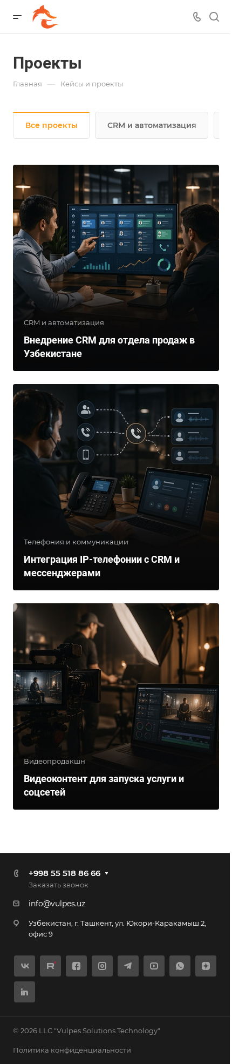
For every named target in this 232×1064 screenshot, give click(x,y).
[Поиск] (214, 17)
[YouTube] (154, 966)
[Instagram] (102, 966)
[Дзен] (205, 966)
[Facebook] (76, 966)
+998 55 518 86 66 (64, 873)
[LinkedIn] (24, 991)
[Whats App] (179, 966)
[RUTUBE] (50, 966)
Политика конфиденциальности (72, 1050)
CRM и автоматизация (151, 125)
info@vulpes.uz (57, 903)
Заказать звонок (58, 884)
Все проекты (51, 125)
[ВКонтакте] (24, 966)
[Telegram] (128, 966)
